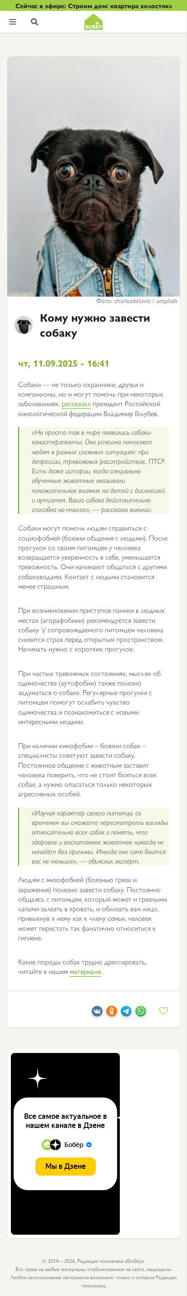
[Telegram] (126, 1013)
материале (85, 971)
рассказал (76, 403)
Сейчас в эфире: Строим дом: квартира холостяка (93, 5)
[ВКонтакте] (97, 1013)
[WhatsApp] (140, 1013)
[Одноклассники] (111, 1013)
